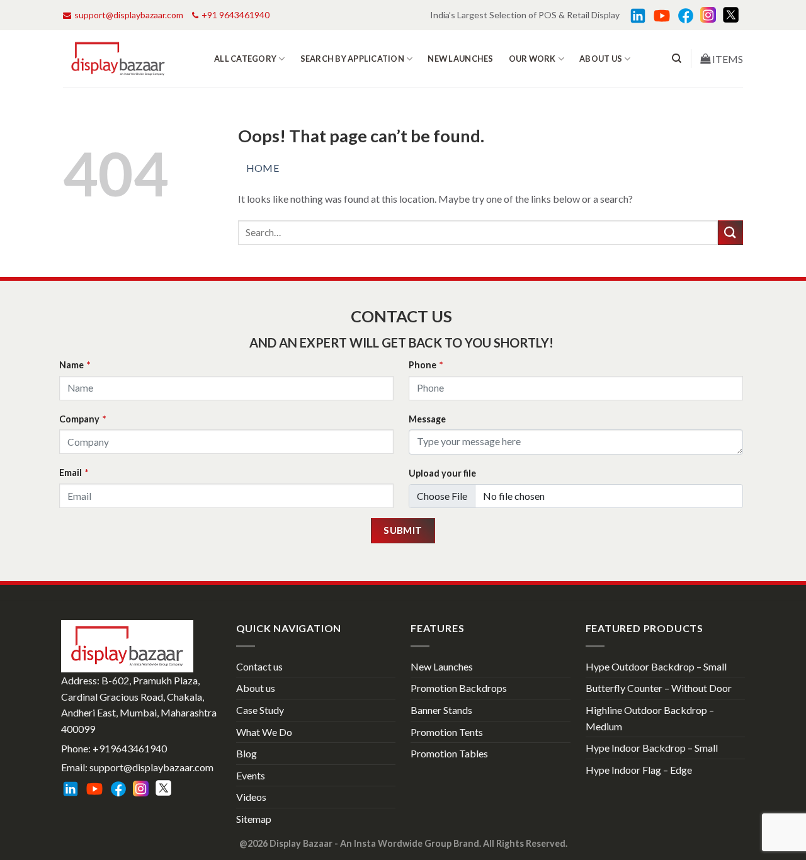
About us (600, 59)
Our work (532, 59)
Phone (426, 364)
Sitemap (253, 819)
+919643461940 (130, 748)
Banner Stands (441, 710)
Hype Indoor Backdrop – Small (652, 748)
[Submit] (730, 232)
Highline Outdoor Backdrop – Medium (650, 718)
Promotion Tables (449, 753)
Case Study (260, 710)
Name (74, 364)
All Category (245, 59)
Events (250, 775)
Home (263, 168)
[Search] (676, 59)
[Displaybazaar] (118, 59)
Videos (251, 797)
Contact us (259, 666)
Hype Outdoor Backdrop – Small (656, 666)
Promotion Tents (447, 732)
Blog (246, 753)
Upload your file (442, 473)
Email (73, 472)
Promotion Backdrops (459, 688)
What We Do (264, 732)
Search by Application (352, 59)
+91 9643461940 (236, 14)
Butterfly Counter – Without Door (659, 688)
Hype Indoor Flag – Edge (639, 770)
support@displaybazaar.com (128, 14)
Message (427, 419)
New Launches (460, 59)
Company (82, 419)
